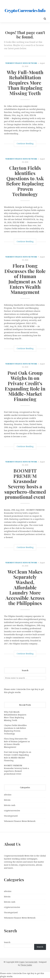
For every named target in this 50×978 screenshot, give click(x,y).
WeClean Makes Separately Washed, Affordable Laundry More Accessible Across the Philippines (25, 587)
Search (7, 942)
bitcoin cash (9, 805)
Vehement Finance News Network (21, 63)
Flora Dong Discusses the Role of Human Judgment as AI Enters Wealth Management (25, 278)
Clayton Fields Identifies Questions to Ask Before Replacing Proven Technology (25, 181)
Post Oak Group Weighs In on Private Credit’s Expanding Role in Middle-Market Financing (25, 386)
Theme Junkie (26, 965)
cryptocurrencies (12, 811)
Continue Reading (25, 143)
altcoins (7, 795)
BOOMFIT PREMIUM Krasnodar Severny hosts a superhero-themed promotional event (25, 483)
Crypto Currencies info (28, 962)
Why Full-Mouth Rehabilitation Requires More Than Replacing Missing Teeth (25, 82)
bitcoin (7, 800)
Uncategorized (11, 816)
